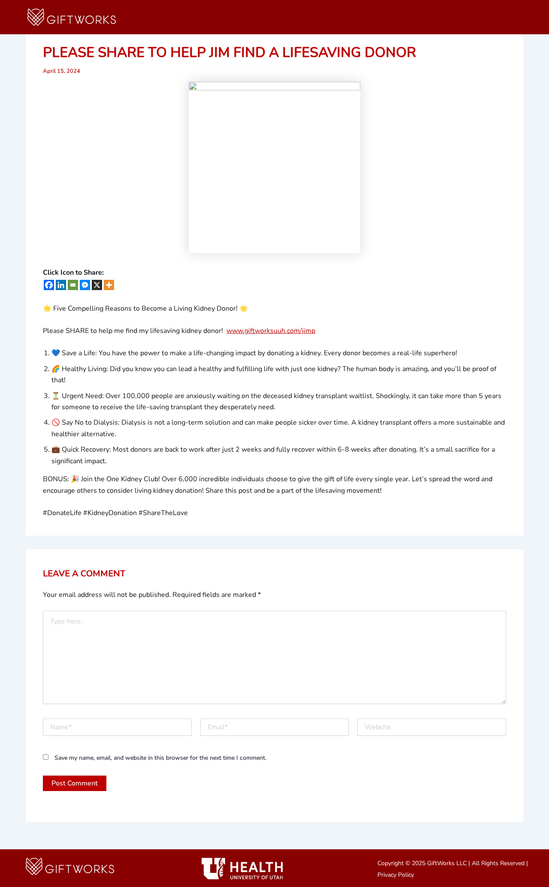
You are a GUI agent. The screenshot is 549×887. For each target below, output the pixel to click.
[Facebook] (49, 285)
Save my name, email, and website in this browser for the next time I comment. (160, 758)
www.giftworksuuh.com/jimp (270, 331)
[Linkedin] (61, 285)
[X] (97, 285)
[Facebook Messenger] (85, 285)
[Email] (73, 285)
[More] (109, 285)
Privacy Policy (395, 875)
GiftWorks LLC (447, 863)
